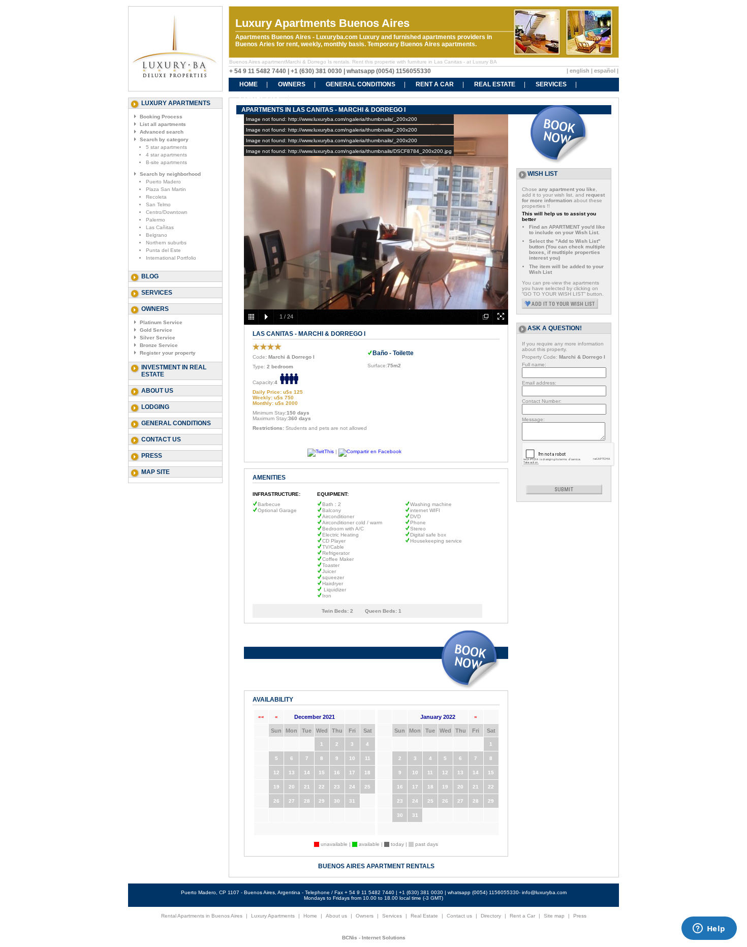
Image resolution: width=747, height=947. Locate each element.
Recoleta (156, 197)
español (604, 71)
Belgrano (156, 235)
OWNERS (291, 84)
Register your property (168, 353)
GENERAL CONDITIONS (360, 84)
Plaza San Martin (166, 189)
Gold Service (156, 330)
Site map (554, 916)
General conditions (176, 423)
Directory (491, 916)
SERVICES (551, 84)
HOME (248, 84)
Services (156, 292)
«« (261, 716)
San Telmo (158, 204)
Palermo (155, 220)
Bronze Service (159, 345)
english (579, 71)
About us (157, 390)
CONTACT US (259, 97)
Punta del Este (163, 250)
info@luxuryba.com (544, 892)
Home (310, 916)
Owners (365, 916)
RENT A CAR (435, 84)
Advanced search (161, 132)
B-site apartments (166, 162)
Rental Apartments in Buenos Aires (201, 916)
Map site (155, 472)
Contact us (161, 439)
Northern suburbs (166, 242)
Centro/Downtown (167, 212)
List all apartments (163, 124)
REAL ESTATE (494, 84)
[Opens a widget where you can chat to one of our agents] (709, 929)
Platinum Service (161, 322)
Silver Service (157, 337)
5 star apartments (166, 147)
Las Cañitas (160, 227)
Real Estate (424, 916)
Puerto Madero (163, 181)
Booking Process (161, 116)
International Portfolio (171, 258)
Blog (150, 276)
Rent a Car (522, 916)
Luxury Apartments (273, 916)
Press (151, 455)
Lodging (155, 407)
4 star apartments (166, 154)
